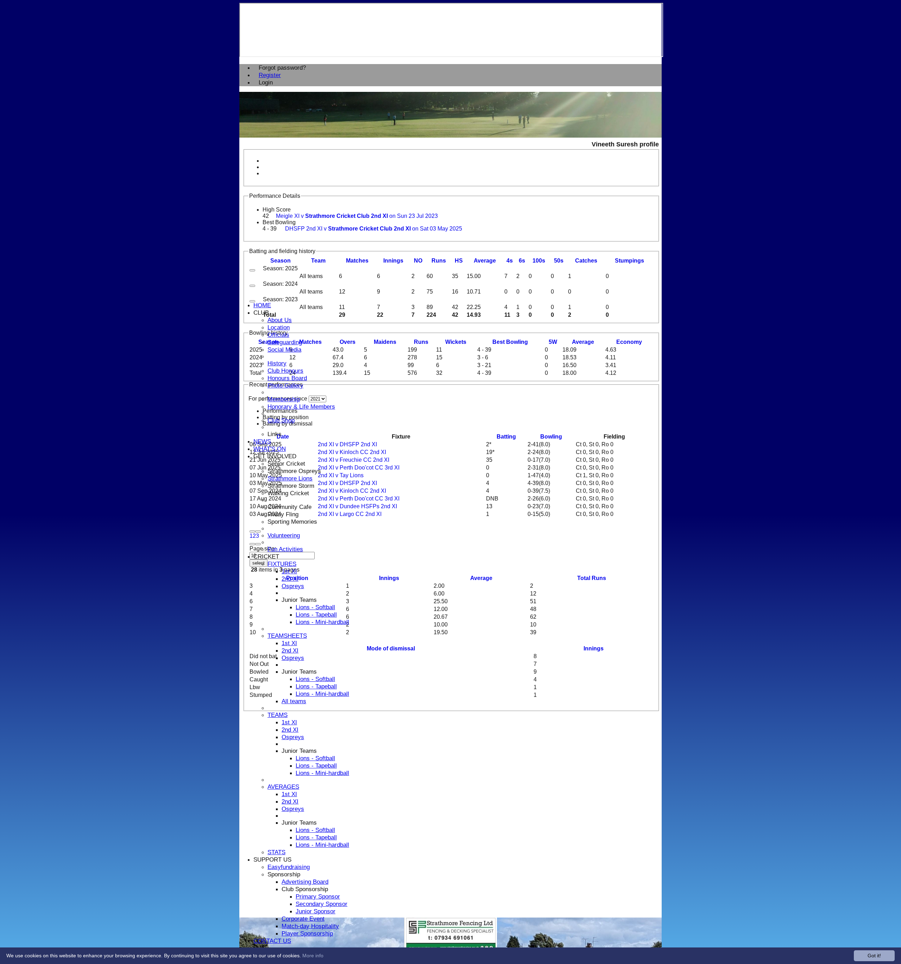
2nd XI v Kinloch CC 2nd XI (352, 452)
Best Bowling (279, 222)
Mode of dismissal (391, 648)
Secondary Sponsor (321, 903)
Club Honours (285, 370)
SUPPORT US (272, 859)
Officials (278, 334)
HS (459, 261)
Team (318, 261)
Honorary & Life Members (301, 406)
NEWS (262, 441)
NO (418, 261)
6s (522, 261)
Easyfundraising (288, 866)
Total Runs (591, 578)
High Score (277, 210)
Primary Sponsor (318, 896)
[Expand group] (252, 270)
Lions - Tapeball (316, 614)
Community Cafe (289, 506)
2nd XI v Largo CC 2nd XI (350, 514)
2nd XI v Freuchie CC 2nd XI (353, 460)
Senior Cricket (286, 463)
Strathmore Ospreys (294, 470)
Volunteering (283, 535)
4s (509, 261)
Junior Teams (299, 599)
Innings (389, 578)
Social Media (284, 349)
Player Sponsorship (307, 933)
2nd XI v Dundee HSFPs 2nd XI (357, 506)
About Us (279, 319)
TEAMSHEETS (287, 635)
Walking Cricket (288, 493)
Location (278, 327)
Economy (629, 342)
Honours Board (287, 378)
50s (558, 261)
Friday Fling (282, 514)
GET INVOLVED (274, 456)
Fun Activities (285, 549)
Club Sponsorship (305, 889)
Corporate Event (303, 918)
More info (312, 955)
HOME (262, 305)
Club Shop (281, 420)
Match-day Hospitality (310, 926)
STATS (276, 852)
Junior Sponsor (315, 911)
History (276, 363)
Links (274, 433)
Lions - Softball (315, 607)
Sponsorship (283, 874)
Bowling (551, 437)
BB (510, 342)
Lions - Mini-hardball (322, 621)
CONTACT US (272, 940)
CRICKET (266, 556)
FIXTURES (281, 563)
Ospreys (293, 586)
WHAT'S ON (269, 448)
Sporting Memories (292, 521)
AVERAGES (283, 786)
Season (280, 261)
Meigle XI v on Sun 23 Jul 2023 (357, 216)
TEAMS (277, 714)
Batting (506, 437)
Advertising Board (305, 881)
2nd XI (290, 578)
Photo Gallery (285, 385)
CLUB (261, 312)
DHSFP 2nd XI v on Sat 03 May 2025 (373, 229)
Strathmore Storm (290, 485)
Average (583, 342)
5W (553, 342)
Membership (283, 399)
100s (539, 261)
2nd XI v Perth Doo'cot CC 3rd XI (358, 468)
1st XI (289, 571)
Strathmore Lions (290, 478)
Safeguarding (284, 342)
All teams (294, 701)
